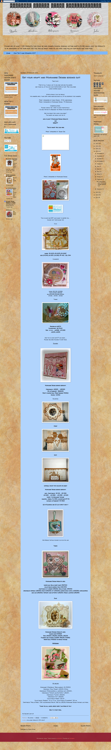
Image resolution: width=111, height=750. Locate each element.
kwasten (44, 499)
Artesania (9, 210)
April (98, 174)
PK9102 (66, 393)
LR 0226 (61, 295)
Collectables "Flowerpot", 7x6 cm (67, 700)
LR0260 (39, 593)
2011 (97, 197)
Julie (55, 598)
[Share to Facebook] (56, 718)
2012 (97, 195)
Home (8, 53)
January (99, 189)
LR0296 (76, 593)
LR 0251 (46, 495)
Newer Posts (26, 726)
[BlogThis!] (52, 718)
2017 (97, 143)
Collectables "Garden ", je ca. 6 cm (45, 700)
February (100, 179)
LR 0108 (50, 295)
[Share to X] (54, 718)
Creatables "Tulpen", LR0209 (55, 695)
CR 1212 (58, 493)
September (100, 161)
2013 (97, 192)
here (54, 108)
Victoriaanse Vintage (57, 497)
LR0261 (60, 593)
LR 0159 (59, 495)
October (99, 159)
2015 (97, 149)
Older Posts (85, 726)
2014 (97, 151)
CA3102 (58, 395)
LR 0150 (56, 295)
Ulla (55, 224)
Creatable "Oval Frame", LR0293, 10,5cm (55, 689)
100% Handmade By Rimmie (10, 175)
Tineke (55, 546)
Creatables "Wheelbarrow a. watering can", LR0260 (56, 691)
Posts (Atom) (31, 729)
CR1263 (69, 589)
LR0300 (62, 389)
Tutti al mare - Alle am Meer (15, 193)
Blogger (72, 738)
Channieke (56, 259)
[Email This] (51, 718)
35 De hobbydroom (66, 100)
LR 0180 (53, 495)
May (98, 171)
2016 (97, 146)
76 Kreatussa (68, 102)
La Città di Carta (11, 188)
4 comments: (44, 718)
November (100, 156)
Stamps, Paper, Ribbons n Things (10, 202)
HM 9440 (59, 328)
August (99, 164)
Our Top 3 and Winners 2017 (25, 53)
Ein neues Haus (14, 213)
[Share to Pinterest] (57, 718)
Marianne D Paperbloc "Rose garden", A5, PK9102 (55, 687)
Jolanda (55, 343)
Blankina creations (11, 159)
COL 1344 (68, 255)
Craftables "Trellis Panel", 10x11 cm (34, 702)
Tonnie (55, 299)
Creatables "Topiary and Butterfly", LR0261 (55, 693)
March (99, 177)
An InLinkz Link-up (28, 714)
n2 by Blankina (47, 505)
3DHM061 (60, 391)
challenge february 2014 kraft (36, 720)
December (100, 153)
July (98, 166)
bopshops (59, 738)
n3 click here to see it (61, 505)
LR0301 (55, 389)
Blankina (55, 399)
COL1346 (63, 587)
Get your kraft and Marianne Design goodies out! (51, 77)
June (98, 169)
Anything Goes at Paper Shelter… (10, 204)
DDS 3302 (55, 291)
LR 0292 (62, 330)
